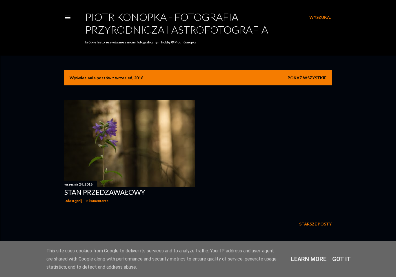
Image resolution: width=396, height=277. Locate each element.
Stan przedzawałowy (104, 192)
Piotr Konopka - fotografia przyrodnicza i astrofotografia (176, 23)
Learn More (308, 259)
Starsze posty (315, 223)
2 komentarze (97, 201)
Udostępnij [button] (73, 201)
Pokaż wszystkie (307, 77)
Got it (341, 259)
